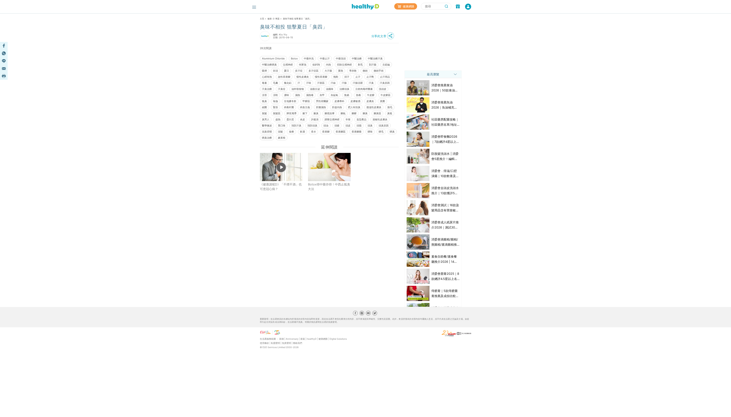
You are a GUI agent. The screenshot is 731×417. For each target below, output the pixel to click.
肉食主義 (305, 107)
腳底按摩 (329, 113)
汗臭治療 (267, 88)
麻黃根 (281, 137)
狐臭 (264, 101)
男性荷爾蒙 (322, 101)
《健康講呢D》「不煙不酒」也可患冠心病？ (281, 186)
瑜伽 (275, 101)
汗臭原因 (385, 82)
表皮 (302, 119)
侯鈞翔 (316, 64)
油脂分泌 (315, 88)
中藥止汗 (325, 58)
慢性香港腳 (321, 76)
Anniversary (292, 338)
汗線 (333, 82)
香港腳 (326, 131)
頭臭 (370, 125)
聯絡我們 (297, 343)
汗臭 (371, 82)
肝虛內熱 (337, 107)
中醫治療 (357, 58)
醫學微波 (267, 125)
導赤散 (353, 70)
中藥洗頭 (341, 58)
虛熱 (277, 119)
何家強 (302, 64)
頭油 (325, 125)
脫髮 (264, 113)
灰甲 (322, 95)
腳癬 (354, 113)
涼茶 (264, 95)
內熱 (328, 64)
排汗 (346, 76)
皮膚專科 (339, 101)
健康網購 (408, 6)
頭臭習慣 (267, 131)
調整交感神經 (332, 119)
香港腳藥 (357, 131)
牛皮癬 (370, 95)
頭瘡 (336, 125)
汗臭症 (281, 88)
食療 (291, 131)
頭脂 (359, 125)
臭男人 (265, 119)
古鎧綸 (386, 64)
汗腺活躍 (358, 82)
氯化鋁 (287, 82)
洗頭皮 (382, 88)
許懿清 (314, 119)
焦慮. (347, 95)
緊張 (275, 107)
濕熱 (297, 95)
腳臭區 (377, 113)
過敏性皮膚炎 (380, 119)
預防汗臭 (296, 125)
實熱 (340, 70)
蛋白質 (290, 119)
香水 (313, 131)
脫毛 (389, 107)
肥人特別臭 (354, 107)
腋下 (304, 113)
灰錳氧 (334, 95)
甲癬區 (306, 101)
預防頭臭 (312, 125)
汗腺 (344, 82)
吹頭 (275, 70)
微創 (365, 70)
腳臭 (365, 113)
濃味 (286, 95)
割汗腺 (372, 64)
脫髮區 (276, 113)
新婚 (281, 338)
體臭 (392, 131)
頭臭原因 (384, 125)
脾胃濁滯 (291, 113)
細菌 (264, 107)
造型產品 (361, 119)
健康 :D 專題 (273, 18)
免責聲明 (286, 343)
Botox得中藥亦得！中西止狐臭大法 (329, 186)
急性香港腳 (284, 76)
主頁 (262, 18)
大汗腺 (328, 70)
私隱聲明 (275, 343)
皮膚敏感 (355, 101)
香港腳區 (341, 131)
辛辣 (348, 119)
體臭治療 (267, 137)
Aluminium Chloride (273, 58)
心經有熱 (267, 76)
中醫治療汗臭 (375, 58)
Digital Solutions (338, 338)
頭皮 (348, 125)
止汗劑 (370, 76)
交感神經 (288, 64)
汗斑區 (321, 82)
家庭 (302, 338)
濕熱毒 (310, 95)
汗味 (308, 82)
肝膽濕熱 (321, 107)
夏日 (286, 70)
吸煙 (264, 70)
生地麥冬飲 (290, 101)
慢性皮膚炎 (302, 76)
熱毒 (358, 95)
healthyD (312, 338)
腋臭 (316, 113)
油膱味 (329, 88)
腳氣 (343, 113)
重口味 (281, 125)
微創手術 (379, 70)
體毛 (381, 131)
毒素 (264, 82)
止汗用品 (385, 76)
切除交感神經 (344, 64)
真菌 (382, 101)
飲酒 (302, 131)
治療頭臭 (344, 88)
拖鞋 (335, 76)
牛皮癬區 (385, 95)
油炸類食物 (297, 88)
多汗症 (298, 70)
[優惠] (458, 6)
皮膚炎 (370, 101)
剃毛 (360, 64)
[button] (383, 36)
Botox (294, 58)
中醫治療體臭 (269, 64)
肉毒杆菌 (289, 107)
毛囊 (275, 82)
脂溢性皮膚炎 (373, 107)
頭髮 (280, 131)
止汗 (357, 76)
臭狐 (389, 113)
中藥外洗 (309, 58)
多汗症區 (313, 70)
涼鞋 (275, 95)
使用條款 (264, 343)
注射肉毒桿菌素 (364, 88)
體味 (370, 131)
